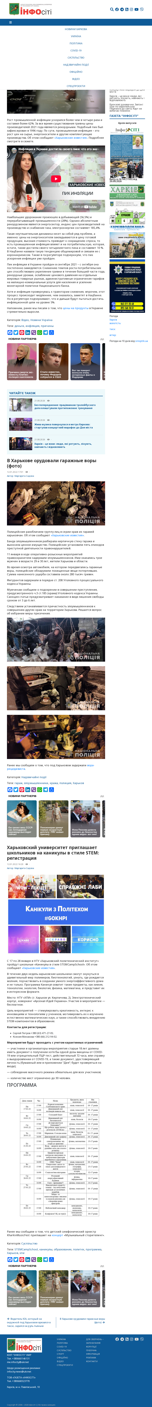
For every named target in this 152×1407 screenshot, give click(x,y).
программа (93, 1249)
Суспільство (76, 57)
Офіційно (76, 71)
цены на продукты (75, 308)
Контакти (92, 1361)
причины (47, 326)
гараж (18, 783)
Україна (76, 36)
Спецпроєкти (76, 86)
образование (63, 1249)
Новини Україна (41, 320)
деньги (19, 326)
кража (54, 783)
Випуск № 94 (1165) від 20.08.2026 (123, 180)
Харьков (78, 783)
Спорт (60, 1353)
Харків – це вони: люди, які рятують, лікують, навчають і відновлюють (63, 445)
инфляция (32, 326)
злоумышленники (36, 783)
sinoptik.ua (141, 341)
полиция (65, 783)
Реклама (91, 1357)
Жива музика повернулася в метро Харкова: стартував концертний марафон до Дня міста (63, 426)
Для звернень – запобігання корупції (95, 1343)
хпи (22, 1253)
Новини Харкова (76, 29)
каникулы (45, 1249)
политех (78, 1249)
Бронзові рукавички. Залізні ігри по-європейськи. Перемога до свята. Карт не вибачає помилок (126, 107)
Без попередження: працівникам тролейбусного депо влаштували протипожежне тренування (65, 406)
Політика (76, 43)
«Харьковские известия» (70, 137)
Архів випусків (127, 123)
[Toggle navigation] (10, 22)
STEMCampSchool (26, 1249)
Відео (76, 79)
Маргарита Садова (24, 475)
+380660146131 (21, 1358)
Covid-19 (76, 50)
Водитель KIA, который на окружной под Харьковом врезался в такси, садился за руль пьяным (29, 1322)
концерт (57, 1235)
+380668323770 (21, 1381)
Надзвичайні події (76, 64)
